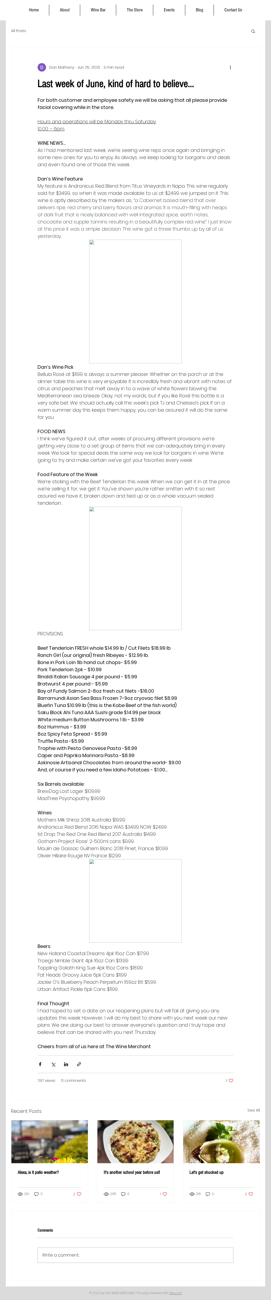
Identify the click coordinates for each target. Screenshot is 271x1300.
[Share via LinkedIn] (66, 1064)
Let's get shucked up (206, 1172)
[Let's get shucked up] (221, 1141)
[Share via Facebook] (40, 1064)
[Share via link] (79, 1064)
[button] (253, 31)
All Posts (18, 30)
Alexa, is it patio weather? (38, 1172)
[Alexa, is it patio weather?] (49, 1141)
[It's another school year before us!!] (135, 1141)
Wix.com (175, 1293)
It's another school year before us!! (132, 1172)
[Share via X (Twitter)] (53, 1064)
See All (253, 1110)
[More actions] (230, 67)
